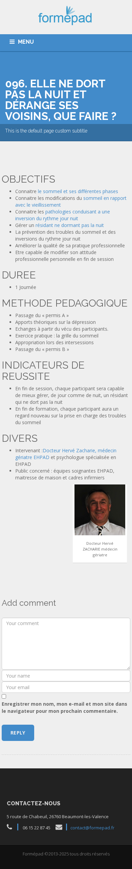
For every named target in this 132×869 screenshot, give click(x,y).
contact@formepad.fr (92, 828)
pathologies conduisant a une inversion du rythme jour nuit (62, 215)
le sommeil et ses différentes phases (78, 191)
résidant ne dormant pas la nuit (70, 225)
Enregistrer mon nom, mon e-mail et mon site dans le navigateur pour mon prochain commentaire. (64, 707)
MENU (26, 42)
